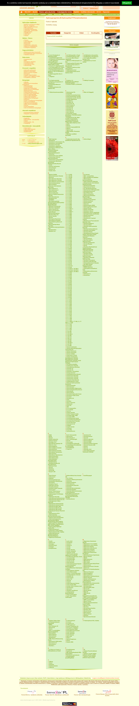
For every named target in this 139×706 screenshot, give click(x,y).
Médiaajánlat (79, 678)
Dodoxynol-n (87, 273)
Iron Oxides (69, 478)
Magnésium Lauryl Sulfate (91, 545)
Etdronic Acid (52, 445)
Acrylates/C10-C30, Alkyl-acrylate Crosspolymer (72, 118)
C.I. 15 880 (69, 214)
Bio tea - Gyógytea (29, 25)
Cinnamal (68, 396)
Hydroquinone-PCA (54, 513)
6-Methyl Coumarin (89, 80)
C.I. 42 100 (69, 258)
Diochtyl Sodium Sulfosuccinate (88, 240)
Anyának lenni (28, 59)
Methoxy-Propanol (89, 572)
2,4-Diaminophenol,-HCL (73, 56)
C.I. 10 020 (69, 180)
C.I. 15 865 (69, 213)
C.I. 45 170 (69, 264)
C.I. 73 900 (69, 305)
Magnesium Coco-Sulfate (90, 543)
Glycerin (86, 437)
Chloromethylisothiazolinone (74, 389)
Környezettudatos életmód (31, 112)
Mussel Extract (87, 614)
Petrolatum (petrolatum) (72, 655)
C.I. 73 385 (69, 304)
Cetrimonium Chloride (72, 377)
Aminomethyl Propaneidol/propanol (54, 152)
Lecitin (70, 683)
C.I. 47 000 (69, 278)
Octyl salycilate (70, 633)
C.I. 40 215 (69, 250)
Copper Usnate (70, 426)
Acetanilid (69, 93)
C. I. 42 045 (69, 177)
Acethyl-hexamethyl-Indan (73, 95)
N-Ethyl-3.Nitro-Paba (54, 620)
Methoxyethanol (88, 574)
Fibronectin (69, 436)
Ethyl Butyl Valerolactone (55, 455)
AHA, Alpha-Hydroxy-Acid (73, 122)
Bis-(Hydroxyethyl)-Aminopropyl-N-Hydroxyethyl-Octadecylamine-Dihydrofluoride (56, 203)
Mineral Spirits (87, 590)
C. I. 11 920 (69, 174)
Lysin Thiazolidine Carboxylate (70, 596)
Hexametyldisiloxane (54, 479)
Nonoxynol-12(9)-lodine (55, 641)
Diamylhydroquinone (89, 191)
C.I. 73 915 (69, 307)
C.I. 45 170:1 (69, 265)
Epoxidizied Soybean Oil (55, 443)
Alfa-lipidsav (43, 681)
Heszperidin (110, 682)
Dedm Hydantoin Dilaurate (91, 181)
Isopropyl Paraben (71, 489)
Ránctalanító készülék (112, 47)
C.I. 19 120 (69, 234)
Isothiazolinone (70, 499)
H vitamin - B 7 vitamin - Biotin (98, 682)
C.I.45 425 (68, 341)
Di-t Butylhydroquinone (90, 188)
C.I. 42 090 (69, 257)
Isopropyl (68, 486)
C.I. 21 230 (69, 243)
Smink (26, 120)
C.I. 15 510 (69, 201)
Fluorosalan (69, 442)
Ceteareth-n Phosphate (72, 371)
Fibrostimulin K (70, 437)
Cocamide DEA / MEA (72, 415)
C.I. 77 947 (69, 329)
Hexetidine (52, 482)
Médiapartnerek (70, 678)
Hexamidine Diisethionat (55, 481)
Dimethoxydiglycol (89, 223)
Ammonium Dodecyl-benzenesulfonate (54, 157)
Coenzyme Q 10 (70, 424)
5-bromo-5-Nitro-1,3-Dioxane (74, 84)
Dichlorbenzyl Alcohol (90, 199)
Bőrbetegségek (28, 85)
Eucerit (51, 467)
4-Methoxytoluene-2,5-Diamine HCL (54, 88)
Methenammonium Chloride (91, 566)
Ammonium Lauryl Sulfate (56, 159)
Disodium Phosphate (89, 260)
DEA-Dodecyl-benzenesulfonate (87, 179)
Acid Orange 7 (70, 106)
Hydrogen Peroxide (54, 496)
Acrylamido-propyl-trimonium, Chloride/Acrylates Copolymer (73, 115)
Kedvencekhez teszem (112, 678)
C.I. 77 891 (69, 328)
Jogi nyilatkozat (60, 678)
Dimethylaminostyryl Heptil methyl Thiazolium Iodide (90, 234)
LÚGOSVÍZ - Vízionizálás (31, 30)
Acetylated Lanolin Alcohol (73, 98)
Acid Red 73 (69, 109)
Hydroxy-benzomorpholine (56, 517)
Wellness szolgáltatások (30, 46)
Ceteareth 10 (69, 368)
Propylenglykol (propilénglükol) (69, 657)
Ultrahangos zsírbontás (30, 45)
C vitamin (35, 682)
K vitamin (21, 683)
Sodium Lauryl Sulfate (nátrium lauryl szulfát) (89, 657)
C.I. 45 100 (69, 263)
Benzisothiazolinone (54, 183)
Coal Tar (68, 411)
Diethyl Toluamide (88, 209)
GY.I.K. (99, 12)
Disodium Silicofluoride (90, 261)
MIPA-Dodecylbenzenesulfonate (90, 595)
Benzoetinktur (53, 184)
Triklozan (51, 667)
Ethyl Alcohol (52, 453)
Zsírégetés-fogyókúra (30, 47)
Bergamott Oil (53, 198)
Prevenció (27, 73)
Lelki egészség (28, 41)
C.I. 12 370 (69, 191)
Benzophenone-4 (53, 190)
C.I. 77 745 (69, 327)
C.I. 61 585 (69, 293)
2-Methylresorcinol (71, 70)
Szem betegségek (29, 106)
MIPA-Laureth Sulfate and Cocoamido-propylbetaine (90, 598)
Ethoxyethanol (53, 449)
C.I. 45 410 (69, 275)
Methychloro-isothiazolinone (91, 576)
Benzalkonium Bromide (55, 178)
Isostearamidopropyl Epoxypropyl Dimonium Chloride (71, 496)
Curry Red (69, 429)
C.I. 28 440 (69, 248)
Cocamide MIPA (70, 416)
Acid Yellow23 (70, 112)
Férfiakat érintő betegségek (31, 93)
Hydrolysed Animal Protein (56, 503)
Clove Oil (68, 405)
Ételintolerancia (28, 90)
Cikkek (50, 14)
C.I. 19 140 (69, 235)
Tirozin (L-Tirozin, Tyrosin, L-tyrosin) (77, 684)
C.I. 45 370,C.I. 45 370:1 (72, 270)
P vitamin (112, 683)
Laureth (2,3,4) (70, 561)
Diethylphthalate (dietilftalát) (91, 213)
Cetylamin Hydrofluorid (72, 380)
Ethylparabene (53, 461)
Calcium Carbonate (71, 347)
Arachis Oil (52, 169)
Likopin (75, 683)
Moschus (86, 606)
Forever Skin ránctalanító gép (82, 695)
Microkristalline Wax (89, 587)
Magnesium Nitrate (89, 546)
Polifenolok (54, 684)
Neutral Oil (52, 627)
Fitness (26, 40)
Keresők (22, 14)
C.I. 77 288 (69, 318)
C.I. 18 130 (69, 227)
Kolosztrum (41, 683)
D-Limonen (87, 174)
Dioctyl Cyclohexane (89, 242)
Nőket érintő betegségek (30, 104)
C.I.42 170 (68, 338)
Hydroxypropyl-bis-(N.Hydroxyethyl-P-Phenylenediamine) (53, 535)
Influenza (26, 99)
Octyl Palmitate (70, 632)
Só (84, 649)
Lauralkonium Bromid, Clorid (74, 556)
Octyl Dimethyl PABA (72, 629)
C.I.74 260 (68, 345)
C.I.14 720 (68, 332)
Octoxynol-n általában (72, 627)
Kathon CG (52, 542)
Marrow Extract (88, 556)
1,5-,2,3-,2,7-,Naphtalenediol (56, 66)
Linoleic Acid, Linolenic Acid (74, 586)
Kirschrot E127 (53, 545)
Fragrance (69, 449)
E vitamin (82, 682)
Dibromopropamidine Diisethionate (89, 196)
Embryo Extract (53, 440)
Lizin (91, 683)
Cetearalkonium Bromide (73, 367)
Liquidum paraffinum (72, 590)
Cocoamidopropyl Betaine (73, 419)
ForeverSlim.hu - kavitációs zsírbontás (31, 695)
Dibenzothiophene (89, 194)
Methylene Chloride (89, 584)
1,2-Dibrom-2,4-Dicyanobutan (57, 59)
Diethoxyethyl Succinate (90, 206)
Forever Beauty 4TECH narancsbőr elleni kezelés (107, 694)
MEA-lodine (87, 562)
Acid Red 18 (69, 108)
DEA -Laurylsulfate (89, 176)
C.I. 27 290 (69, 245)
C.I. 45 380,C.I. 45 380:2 (72, 271)
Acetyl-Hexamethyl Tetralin (73, 96)
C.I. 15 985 (69, 217)
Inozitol (117, 682)
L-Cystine (48, 683)
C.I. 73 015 (69, 301)
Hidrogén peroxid (53, 485)
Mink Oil (86, 591)
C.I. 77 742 (69, 325)
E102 (50, 435)
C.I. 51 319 (69, 281)
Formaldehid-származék (72, 443)
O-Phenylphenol (70, 625)
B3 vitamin (98, 681)
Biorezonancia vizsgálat (30, 72)
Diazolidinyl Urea (88, 192)
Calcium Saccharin (71, 351)
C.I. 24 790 (69, 244)
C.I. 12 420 (69, 193)
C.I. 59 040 (69, 284)
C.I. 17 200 (69, 224)
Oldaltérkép (87, 678)
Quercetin (64, 684)
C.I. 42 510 (69, 260)
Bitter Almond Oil (53, 209)
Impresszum (30, 678)
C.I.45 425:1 (69, 342)
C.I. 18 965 (69, 233)
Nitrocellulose (52, 634)
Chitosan (53, 682)
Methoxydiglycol (88, 573)
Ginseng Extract (88, 436)
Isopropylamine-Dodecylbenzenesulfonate (72, 493)
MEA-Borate (87, 560)
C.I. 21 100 (69, 240)
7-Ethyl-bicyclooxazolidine (56, 92)
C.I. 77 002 (69, 315)
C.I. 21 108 (69, 241)
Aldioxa (68, 128)
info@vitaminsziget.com (35, 143)
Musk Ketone (87, 612)
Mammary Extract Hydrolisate (91, 555)
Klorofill (35, 683)
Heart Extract (52, 475)
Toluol (50, 663)
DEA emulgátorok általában (91, 177)
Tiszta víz (26, 34)
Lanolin (68, 546)
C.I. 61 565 (69, 290)
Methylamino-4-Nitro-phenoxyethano (89, 581)
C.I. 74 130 (69, 310)
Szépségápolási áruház (64, 12)
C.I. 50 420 (69, 280)
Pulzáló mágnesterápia (30, 75)
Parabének (69, 651)
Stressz (26, 105)
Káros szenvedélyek (29, 101)
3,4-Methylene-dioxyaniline (91, 55)
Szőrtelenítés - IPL (29, 122)
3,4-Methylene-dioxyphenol (91, 56)
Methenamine (87, 565)
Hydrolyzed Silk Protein (55, 509)
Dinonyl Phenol (88, 238)
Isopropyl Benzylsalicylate (73, 488)
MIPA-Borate (87, 593)
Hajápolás (27, 118)
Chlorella (58, 682)
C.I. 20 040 (69, 237)
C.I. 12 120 (69, 188)
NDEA (50, 624)
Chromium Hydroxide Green (73, 394)
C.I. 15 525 (69, 203)
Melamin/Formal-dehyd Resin (91, 563)
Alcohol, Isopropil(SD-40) (73, 127)
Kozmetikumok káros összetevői (33, 53)
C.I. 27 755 (69, 247)
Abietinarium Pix (70, 92)
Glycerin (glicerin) (88, 439)
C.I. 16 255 (69, 223)
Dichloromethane (88, 201)
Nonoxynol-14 (53, 642)
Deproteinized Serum (89, 187)
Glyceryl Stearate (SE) (89, 445)
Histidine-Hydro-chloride (55, 488)
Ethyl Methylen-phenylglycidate (52, 460)
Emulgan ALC (52, 442)
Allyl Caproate (53, 139)
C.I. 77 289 (69, 320)
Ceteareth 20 (69, 370)
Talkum (51, 661)
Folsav (87, 682)
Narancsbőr (57, 14)
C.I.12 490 (68, 331)
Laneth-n (68, 544)
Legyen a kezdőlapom (98, 678)
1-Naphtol (51, 76)
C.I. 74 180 (69, 313)
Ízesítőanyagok (88, 475)
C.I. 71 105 (69, 298)
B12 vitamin (77, 681)
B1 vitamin (71, 681)
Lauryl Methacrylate (71, 572)
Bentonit (51, 177)
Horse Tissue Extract (54, 491)
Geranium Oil (87, 435)
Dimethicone (87, 216)
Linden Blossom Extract (72, 583)
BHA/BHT (51, 199)
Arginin (65, 681)
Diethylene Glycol (88, 211)
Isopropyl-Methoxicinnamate (74, 491)
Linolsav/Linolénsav (83, 683)
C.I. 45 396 (69, 273)
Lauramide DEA (70, 558)
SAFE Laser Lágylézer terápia (32, 76)
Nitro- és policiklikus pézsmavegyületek (54, 631)
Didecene (86, 203)
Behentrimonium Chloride (56, 176)
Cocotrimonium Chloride (73, 421)
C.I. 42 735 (69, 261)
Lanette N (69, 545)
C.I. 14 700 (69, 200)
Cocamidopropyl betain (72, 418)
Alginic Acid (69, 130)
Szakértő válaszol (32, 14)
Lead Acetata (69, 577)
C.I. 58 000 (69, 283)
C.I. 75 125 (69, 314)
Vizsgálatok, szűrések (30, 77)
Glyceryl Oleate (88, 440)
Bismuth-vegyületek (54, 207)
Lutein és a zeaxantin (99, 683)
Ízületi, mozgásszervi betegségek (33, 100)
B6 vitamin (111, 681)
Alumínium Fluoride (54, 144)
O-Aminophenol (70, 620)
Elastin (51, 437)
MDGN (85, 557)
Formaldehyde (70, 447)
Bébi (25, 60)
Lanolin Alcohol (70, 549)
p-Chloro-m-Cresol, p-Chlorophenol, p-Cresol (54, 650)
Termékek (53, 33)
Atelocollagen (87, 139)
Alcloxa (68, 125)
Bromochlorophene (54, 213)
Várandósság (27, 65)
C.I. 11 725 (69, 186)
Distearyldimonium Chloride (91, 263)
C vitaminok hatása (44, 682)
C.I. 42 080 (69, 255)
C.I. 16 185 (69, 220)
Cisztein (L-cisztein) (67, 682)
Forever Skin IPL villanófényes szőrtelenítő (57, 695)
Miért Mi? (28, 12)
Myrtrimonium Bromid (89, 616)
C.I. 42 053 (69, 254)
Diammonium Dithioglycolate (91, 189)
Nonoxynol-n (52, 644)
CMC (67, 406)
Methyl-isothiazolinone (90, 579)
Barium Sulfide (53, 174)
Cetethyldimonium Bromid (73, 374)
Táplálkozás (27, 33)
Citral (67, 399)
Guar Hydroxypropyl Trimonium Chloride (89, 451)
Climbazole (69, 404)
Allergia (26, 82)
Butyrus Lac (52, 231)
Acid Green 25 (70, 103)
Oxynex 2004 (69, 642)
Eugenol (51, 468)
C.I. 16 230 (69, 221)
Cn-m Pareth (69, 409)
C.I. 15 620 (69, 206)
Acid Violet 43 (70, 110)
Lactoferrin (69, 542)
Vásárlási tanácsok (29, 54)
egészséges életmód (29, 129)
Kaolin (51, 541)
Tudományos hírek (29, 64)
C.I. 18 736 (69, 230)
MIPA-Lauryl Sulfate (89, 599)
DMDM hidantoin (88, 267)
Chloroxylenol (70, 392)
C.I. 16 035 (69, 218)
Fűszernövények (28, 28)
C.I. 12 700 (69, 196)
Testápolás (27, 123)
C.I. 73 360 (69, 303)
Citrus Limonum (70, 402)
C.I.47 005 (68, 344)
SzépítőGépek (88, 14)
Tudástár (43, 14)
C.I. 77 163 (69, 317)
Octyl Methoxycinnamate (73, 630)
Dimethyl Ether (88, 224)
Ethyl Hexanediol (53, 456)
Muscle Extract (87, 611)
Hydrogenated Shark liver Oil (56, 499)
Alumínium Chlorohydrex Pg (56, 142)
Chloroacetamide (71, 385)
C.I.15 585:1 (69, 334)
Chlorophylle (69, 391)
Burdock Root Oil (53, 214)
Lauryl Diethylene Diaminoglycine (70, 566)
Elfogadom (127, 3)
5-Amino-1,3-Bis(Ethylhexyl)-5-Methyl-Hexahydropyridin (72, 82)
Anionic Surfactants (54, 166)
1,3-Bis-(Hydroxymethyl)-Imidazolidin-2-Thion (55, 64)
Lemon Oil (69, 579)
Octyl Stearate (70, 634)
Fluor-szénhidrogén (71, 439)
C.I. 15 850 (69, 210)
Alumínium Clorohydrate (55, 143)
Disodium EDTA (88, 253)
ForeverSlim (78, 14)
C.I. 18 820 (69, 231)
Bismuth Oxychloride (54, 206)
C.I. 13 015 (69, 197)
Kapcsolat (106, 12)
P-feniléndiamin (70, 649)
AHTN (68, 124)
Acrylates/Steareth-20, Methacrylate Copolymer (71, 121)
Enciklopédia (95, 33)
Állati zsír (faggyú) (89, 92)
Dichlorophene (88, 202)
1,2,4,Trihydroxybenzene (55, 57)
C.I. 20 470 (69, 238)
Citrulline (68, 401)
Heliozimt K (52, 477)
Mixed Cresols (87, 601)
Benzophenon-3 (53, 188)
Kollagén (51, 546)
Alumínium (52, 140)
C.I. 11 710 (69, 184)
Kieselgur (51, 544)
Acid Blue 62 (69, 102)
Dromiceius (87, 275)
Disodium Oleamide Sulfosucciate (88, 258)
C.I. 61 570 (69, 291)
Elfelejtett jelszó (94, 8)
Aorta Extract (52, 167)
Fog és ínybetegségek (30, 94)
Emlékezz (85, 8)
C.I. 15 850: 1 (69, 211)
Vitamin (26, 35)
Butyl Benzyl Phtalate (55, 220)
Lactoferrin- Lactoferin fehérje (60, 683)
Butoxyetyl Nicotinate (55, 219)
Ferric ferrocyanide (71, 435)
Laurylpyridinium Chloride (73, 574)
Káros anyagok (74, 45)
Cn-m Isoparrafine (71, 408)
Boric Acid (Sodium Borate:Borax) (54, 211)
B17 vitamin (85, 681)
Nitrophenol (52, 637)
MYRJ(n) (86, 615)
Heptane (51, 478)
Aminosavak (51, 681)
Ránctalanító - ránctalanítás (31, 119)
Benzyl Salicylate (53, 192)
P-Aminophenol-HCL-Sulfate (91, 620)
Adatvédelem (51, 678)
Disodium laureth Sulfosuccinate (88, 255)
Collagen (68, 425)
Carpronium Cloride (71, 355)
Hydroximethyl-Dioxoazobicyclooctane (54, 515)
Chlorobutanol (70, 386)
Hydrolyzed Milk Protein (55, 508)
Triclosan (51, 664)
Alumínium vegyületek (55, 146)
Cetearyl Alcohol (70, 372)
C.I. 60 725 (69, 287)
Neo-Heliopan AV (53, 626)
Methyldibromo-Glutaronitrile (91, 583)
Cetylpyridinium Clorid (72, 381)
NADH (107, 683)
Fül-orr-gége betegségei (30, 95)
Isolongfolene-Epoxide (72, 485)
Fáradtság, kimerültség (30, 92)
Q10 (59, 684)
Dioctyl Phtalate (88, 244)
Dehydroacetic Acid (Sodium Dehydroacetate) (91, 183)
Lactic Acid (69, 541)
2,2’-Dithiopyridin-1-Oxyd (73, 55)
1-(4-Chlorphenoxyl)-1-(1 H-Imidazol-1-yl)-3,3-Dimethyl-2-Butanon (56, 71)
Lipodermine (69, 587)
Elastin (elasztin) (53, 439)
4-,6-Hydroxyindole (54, 80)
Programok (27, 43)
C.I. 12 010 (69, 187)
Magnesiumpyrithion (89, 551)
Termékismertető (28, 63)
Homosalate (52, 489)
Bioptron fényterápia (29, 71)
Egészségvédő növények (31, 27)
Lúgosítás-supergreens (30, 29)
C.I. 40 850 (69, 251)
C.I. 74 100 (69, 308)
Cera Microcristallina (71, 364)
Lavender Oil (69, 576)
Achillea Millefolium (71, 99)
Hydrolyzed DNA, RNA (55, 506)
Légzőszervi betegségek (30, 103)
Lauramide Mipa (70, 559)
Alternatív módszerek (30, 70)
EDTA (50, 436)
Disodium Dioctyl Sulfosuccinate (88, 251)
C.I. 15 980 (69, 216)
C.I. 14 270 (69, 198)
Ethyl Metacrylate (53, 457)
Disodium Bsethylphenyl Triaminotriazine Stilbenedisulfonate (90, 248)
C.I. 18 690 (69, 228)
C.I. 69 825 (69, 297)
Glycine (86, 446)
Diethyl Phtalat (87, 208)
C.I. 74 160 (69, 311)
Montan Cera (87, 605)
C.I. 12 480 (69, 194)
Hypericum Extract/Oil (55, 537)
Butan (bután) (53, 216)
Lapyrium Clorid (70, 552)
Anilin (50, 165)
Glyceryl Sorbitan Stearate (91, 443)
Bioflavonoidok (28, 682)
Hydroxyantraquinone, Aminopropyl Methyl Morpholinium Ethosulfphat (55, 520)
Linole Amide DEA (71, 584)
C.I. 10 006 (69, 178)
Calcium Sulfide (70, 353)
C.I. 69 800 (69, 295)
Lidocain (68, 580)
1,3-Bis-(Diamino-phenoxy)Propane (53, 61)
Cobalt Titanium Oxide (72, 414)
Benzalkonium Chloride (55, 180)
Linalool (68, 582)
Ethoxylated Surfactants (55, 452)
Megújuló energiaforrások (31, 113)
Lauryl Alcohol (70, 562)
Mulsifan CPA (87, 609)
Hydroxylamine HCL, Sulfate (56, 532)
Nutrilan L (51, 645)
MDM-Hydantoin (88, 559)
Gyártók (76, 12)
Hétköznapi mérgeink (30, 96)
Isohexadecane (70, 483)
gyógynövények (28, 130)
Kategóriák (67, 33)
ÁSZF (44, 678)
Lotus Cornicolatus (71, 594)
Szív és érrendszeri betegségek (32, 107)
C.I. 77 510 (69, 324)
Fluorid (68, 440)
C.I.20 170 (68, 337)
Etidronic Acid (53, 466)
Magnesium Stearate (89, 549)
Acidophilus (36, 681)
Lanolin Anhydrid (71, 551)
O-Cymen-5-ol (70, 623)
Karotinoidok (28, 683)
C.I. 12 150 (69, 190)
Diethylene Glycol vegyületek (91, 212)
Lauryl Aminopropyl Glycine (73, 563)
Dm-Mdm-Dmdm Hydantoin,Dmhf (87, 265)
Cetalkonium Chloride (72, 365)
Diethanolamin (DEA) (89, 205)
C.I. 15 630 (69, 207)
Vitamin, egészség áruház (47, 12)
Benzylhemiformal (54, 197)
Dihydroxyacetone (88, 215)
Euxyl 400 (51, 470)
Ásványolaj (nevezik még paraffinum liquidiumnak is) (72, 139)
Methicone (86, 567)
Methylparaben (88, 586)
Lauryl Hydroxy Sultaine (72, 570)
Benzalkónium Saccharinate (56, 181)
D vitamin (76, 682)
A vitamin (29, 681)
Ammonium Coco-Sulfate (56, 155)
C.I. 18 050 (69, 226)
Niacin (50, 629)
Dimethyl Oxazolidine (89, 230)
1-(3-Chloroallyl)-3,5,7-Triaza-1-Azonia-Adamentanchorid (56, 68)
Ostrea (68, 640)
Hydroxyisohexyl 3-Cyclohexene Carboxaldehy (55, 530)
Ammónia (51, 154)
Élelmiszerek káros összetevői (32, 52)
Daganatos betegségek (30, 88)
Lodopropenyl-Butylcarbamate (69, 592)
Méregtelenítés (28, 31)
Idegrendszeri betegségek (31, 98)
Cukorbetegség (28, 87)
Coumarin (69, 428)
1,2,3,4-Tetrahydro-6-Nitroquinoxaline (54, 56)
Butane (51, 217)
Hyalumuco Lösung (54, 492)
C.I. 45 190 (69, 267)
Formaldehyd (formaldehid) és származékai (73, 445)
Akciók (35, 12)
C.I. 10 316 (69, 181)
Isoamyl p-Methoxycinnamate (74, 479)
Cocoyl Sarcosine (71, 422)
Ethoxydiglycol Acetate (55, 447)
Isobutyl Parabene (71, 482)
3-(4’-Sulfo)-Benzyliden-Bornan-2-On (89, 58)
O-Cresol (68, 622)
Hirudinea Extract (53, 487)
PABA (117, 683)
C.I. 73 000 (69, 300)
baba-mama (27, 128)
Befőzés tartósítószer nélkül (31, 24)
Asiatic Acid (52, 170)
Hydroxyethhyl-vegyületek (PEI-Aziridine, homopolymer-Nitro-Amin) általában (56, 524)
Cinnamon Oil (70, 398)
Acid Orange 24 (70, 105)
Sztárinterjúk (27, 131)
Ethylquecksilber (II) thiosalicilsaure (54, 464)
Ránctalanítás (67, 14)
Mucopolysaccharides (89, 608)
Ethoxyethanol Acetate (55, 450)
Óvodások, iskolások (30, 61)
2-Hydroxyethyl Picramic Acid (74, 63)
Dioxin (85, 245)
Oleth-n (68, 637)
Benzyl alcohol (53, 191)
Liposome (69, 589)
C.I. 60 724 (69, 285)
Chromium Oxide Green (72, 395)
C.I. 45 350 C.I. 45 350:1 (72, 268)
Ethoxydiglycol (53, 446)
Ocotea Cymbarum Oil (72, 626)
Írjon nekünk (38, 678)
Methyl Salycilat (88, 577)
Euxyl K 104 (52, 471)
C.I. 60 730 (69, 288)
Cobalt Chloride (70, 412)
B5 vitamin (105, 681)
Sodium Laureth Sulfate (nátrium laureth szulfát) (89, 654)
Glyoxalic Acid (87, 449)
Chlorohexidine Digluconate (73, 388)
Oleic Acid (69, 636)
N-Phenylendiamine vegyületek (54, 622)
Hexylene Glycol (53, 484)
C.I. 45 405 (69, 274)
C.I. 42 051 (69, 253)
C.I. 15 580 (69, 204)
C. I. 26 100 (69, 176)
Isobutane (69, 481)
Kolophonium (52, 548)
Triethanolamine (53, 665)
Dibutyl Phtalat (88, 198)
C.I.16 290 (68, 335)
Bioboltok (23, 678)
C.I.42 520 (68, 339)
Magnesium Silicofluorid (90, 548)
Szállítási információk (88, 12)
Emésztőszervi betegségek (31, 89)
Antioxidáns (59, 681)
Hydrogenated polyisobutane (57, 498)
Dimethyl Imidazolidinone (90, 229)
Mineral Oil (86, 588)
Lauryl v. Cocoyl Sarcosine (73, 573)
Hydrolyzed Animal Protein (56, 505)
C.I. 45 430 (69, 277)
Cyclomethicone (70, 431)
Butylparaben (52, 229)
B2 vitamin (92, 681)
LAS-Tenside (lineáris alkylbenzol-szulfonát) (71, 554)
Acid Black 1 (69, 100)
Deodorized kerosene (89, 185)
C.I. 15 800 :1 (69, 208)
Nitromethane (52, 636)
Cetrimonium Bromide (72, 375)
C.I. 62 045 (69, 294)
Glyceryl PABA (87, 442)
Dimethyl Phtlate (88, 231)
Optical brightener (71, 639)
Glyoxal (86, 447)
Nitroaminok (52, 633)
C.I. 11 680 (69, 183)
